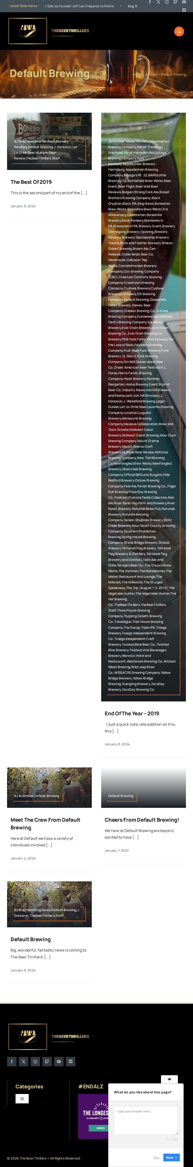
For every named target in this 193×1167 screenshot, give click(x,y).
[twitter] (158, 2)
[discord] (184, 10)
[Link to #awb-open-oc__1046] (179, 31)
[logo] (49, 18)
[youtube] (184, 2)
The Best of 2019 (31, 181)
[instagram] (167, 2)
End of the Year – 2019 (132, 713)
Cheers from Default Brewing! (142, 819)
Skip (156, 1157)
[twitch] (175, 2)
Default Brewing (31, 939)
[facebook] (150, 2)
